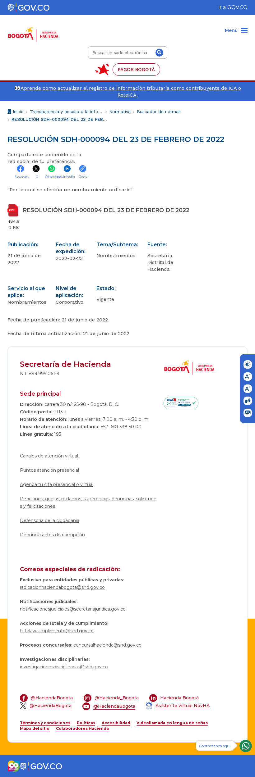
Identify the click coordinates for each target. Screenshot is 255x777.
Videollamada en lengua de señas (172, 722)
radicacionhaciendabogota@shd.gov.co (62, 587)
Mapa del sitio (34, 728)
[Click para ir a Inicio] (34, 30)
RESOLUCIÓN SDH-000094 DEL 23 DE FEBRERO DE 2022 (60, 119)
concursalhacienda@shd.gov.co (107, 645)
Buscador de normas (159, 111)
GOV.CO (237, 7)
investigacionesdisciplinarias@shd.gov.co (64, 667)
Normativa (120, 111)
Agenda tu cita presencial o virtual (56, 484)
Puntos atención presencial (49, 470)
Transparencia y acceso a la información (66, 111)
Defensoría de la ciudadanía (49, 520)
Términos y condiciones (45, 722)
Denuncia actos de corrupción (52, 535)
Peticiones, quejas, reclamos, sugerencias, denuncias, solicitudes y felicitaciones (88, 502)
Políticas (86, 722)
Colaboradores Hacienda (82, 728)
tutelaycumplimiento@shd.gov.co (57, 631)
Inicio (17, 112)
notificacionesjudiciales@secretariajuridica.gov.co (73, 609)
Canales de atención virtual (49, 456)
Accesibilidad (116, 722)
